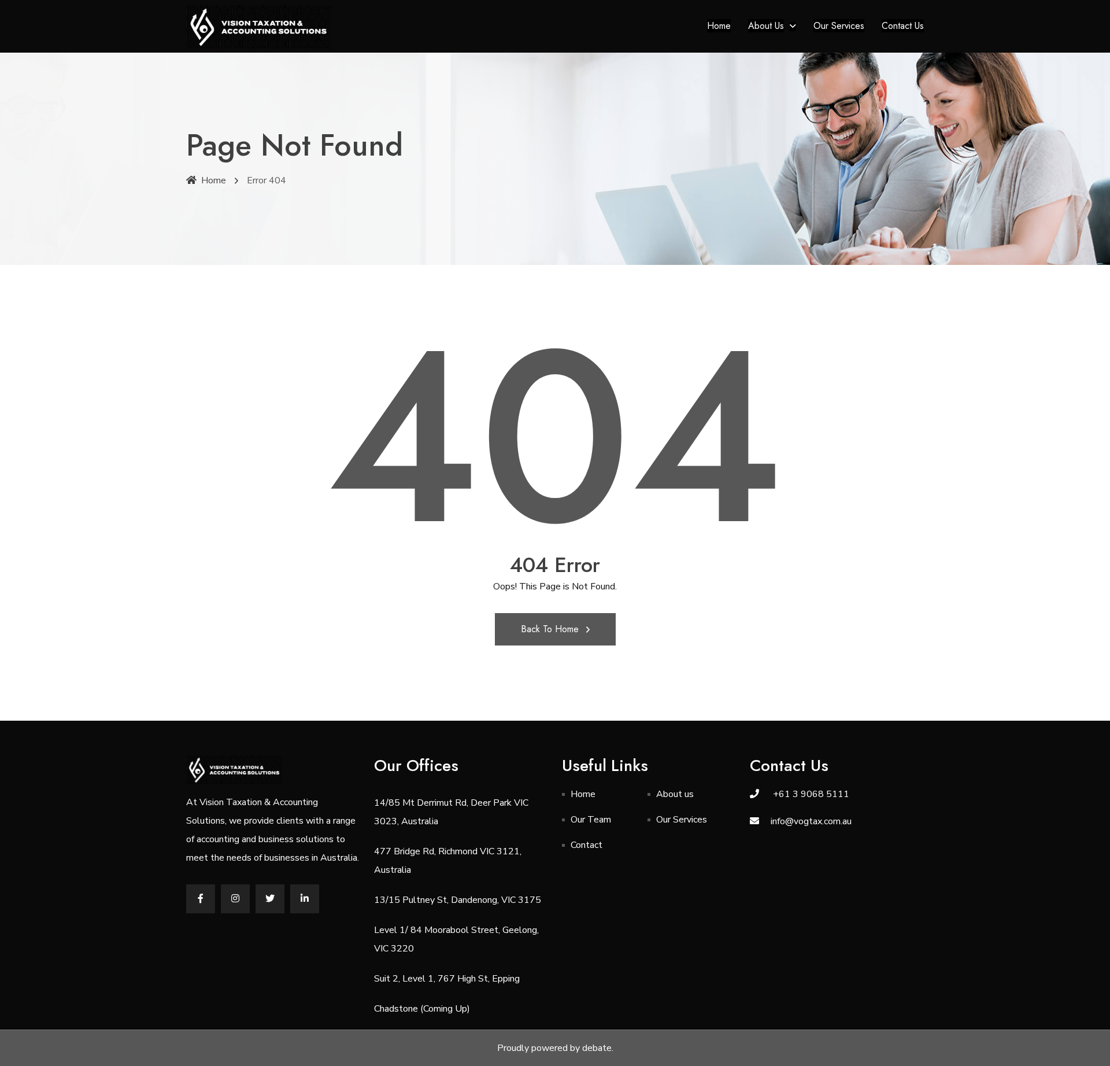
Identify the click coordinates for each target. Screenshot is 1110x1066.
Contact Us (903, 25)
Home (719, 25)
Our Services (838, 25)
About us (766, 25)
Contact (586, 845)
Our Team (591, 819)
